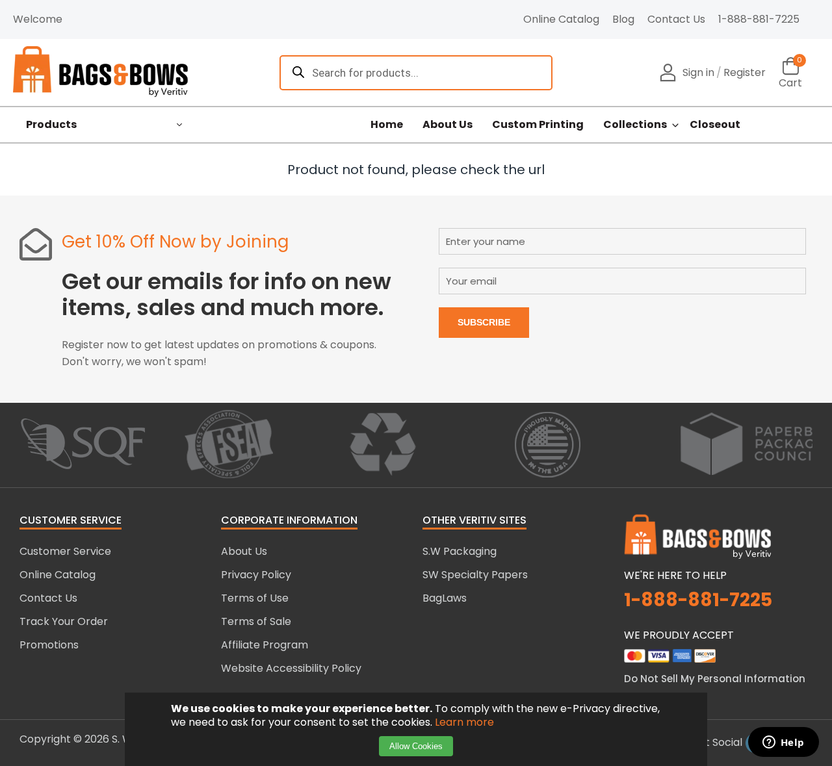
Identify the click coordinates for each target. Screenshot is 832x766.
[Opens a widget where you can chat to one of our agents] (783, 743)
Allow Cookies (416, 746)
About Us (447, 125)
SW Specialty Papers (475, 574)
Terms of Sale (256, 621)
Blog (623, 19)
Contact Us (676, 19)
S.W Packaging (459, 551)
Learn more (464, 722)
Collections (635, 124)
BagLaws (444, 598)
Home (386, 125)
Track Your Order (64, 621)
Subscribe (484, 322)
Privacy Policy (256, 574)
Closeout (715, 125)
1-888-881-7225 (759, 19)
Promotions (49, 644)
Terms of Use (255, 598)
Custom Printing (538, 125)
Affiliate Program (264, 644)
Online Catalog (561, 19)
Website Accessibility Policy (291, 668)
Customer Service (65, 551)
